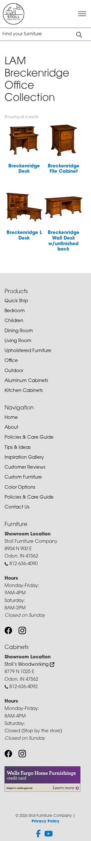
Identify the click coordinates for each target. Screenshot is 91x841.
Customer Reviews (25, 467)
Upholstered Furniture (28, 351)
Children (14, 321)
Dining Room (19, 331)
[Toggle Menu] (82, 13)
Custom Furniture (23, 477)
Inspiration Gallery (24, 457)
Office (11, 361)
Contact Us (17, 507)
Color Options (20, 487)
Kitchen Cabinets (24, 391)
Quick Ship (16, 301)
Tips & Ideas (18, 448)
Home (11, 418)
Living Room (18, 341)
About (11, 427)
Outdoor (14, 371)
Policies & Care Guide (29, 437)
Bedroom (15, 311)
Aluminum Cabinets (26, 381)
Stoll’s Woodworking (27, 664)
